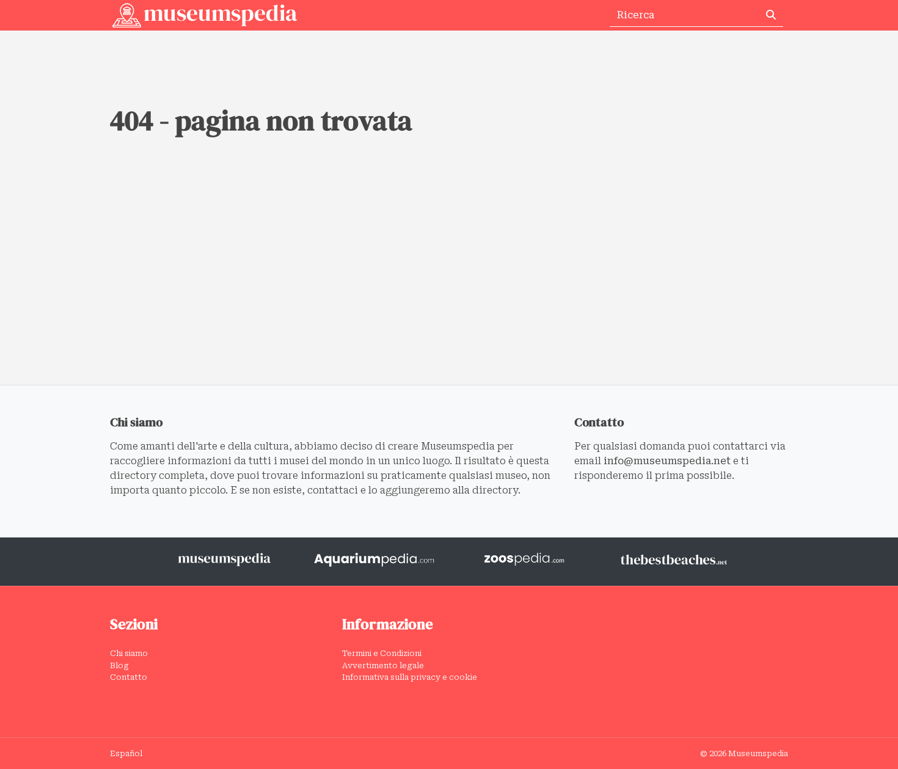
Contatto (128, 677)
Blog (119, 665)
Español (126, 753)
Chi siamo (129, 653)
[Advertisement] (449, 293)
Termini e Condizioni (382, 653)
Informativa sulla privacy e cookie (409, 677)
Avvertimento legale (383, 665)
